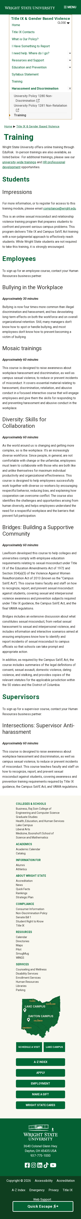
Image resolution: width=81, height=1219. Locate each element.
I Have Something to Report (31, 46)
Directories (22, 941)
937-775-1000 (40, 1155)
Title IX (20, 925)
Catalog (21, 853)
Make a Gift (40, 1094)
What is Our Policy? (25, 39)
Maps (19, 945)
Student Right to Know (30, 921)
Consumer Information (30, 909)
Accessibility (44, 1180)
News (19, 885)
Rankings (21, 893)
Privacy (54, 1190)
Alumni (26, 865)
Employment (40, 1083)
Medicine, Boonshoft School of (35, 833)
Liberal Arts (23, 829)
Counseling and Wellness (31, 969)
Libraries (21, 985)
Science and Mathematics (32, 837)
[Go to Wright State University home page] (30, 7)
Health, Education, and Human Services (40, 821)
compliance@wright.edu (59, 208)
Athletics (27, 869)
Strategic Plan (24, 897)
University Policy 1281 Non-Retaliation (40, 108)
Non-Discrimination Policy (31, 913)
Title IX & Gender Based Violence (37, 126)
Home (16, 25)
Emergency (37, 1190)
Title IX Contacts (23, 32)
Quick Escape (41, 1206)
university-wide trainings (19, 162)
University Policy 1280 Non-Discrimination (39, 98)
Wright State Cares (40, 1105)
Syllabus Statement (25, 74)
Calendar (21, 937)
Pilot (18, 949)
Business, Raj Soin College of (34, 808)
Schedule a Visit (29, 1047)
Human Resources (27, 981)
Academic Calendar (28, 849)
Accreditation (24, 880)
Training (17, 81)
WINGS (20, 957)
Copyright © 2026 (18, 1180)
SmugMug (28, 953)
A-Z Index (40, 1062)
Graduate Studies (27, 816)
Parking (20, 990)
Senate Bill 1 (23, 917)
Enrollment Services (28, 977)
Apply (40, 1072)
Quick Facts (23, 889)
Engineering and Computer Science (38, 812)
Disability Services (27, 973)
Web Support (42, 1199)
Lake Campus (24, 825)
